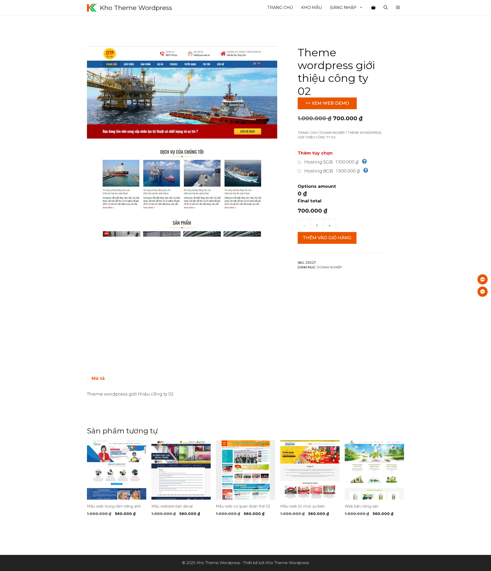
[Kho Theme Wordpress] (92, 7)
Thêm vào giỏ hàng (327, 237)
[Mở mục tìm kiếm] (386, 7)
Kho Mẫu (311, 7)
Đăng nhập (343, 7)
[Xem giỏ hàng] (373, 7)
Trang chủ (280, 7)
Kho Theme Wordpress (136, 8)
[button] (398, 7)
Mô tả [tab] (98, 378)
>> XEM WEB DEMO (327, 103)
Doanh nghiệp (332, 133)
